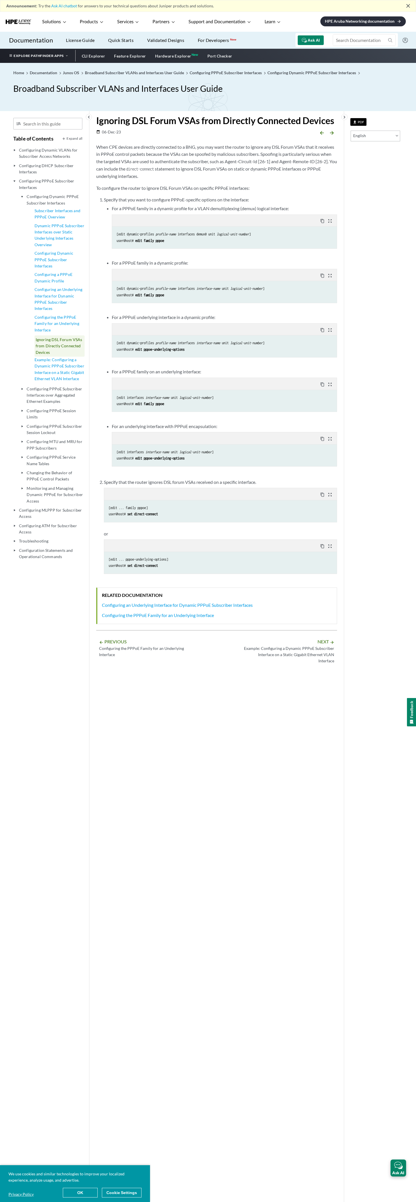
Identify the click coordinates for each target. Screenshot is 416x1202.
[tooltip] (358, 122)
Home (19, 72)
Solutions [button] (51, 22)
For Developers (217, 40)
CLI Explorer (93, 56)
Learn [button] (270, 22)
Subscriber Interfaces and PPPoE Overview (57, 213)
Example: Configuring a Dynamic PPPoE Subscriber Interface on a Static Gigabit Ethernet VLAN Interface (59, 369)
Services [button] (125, 22)
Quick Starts (121, 40)
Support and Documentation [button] (216, 22)
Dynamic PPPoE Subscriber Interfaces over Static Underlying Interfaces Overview (59, 235)
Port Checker (219, 56)
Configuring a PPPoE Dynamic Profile (53, 277)
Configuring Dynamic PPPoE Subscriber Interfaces (54, 259)
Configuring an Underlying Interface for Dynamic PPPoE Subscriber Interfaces (58, 299)
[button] (398, 1168)
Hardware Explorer (173, 56)
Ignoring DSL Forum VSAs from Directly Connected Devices (59, 346)
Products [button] (89, 22)
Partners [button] (161, 22)
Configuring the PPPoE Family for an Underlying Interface (57, 323)
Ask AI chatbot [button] (64, 5)
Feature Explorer (130, 56)
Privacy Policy (21, 1194)
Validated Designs (165, 40)
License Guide (80, 40)
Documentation (31, 40)
